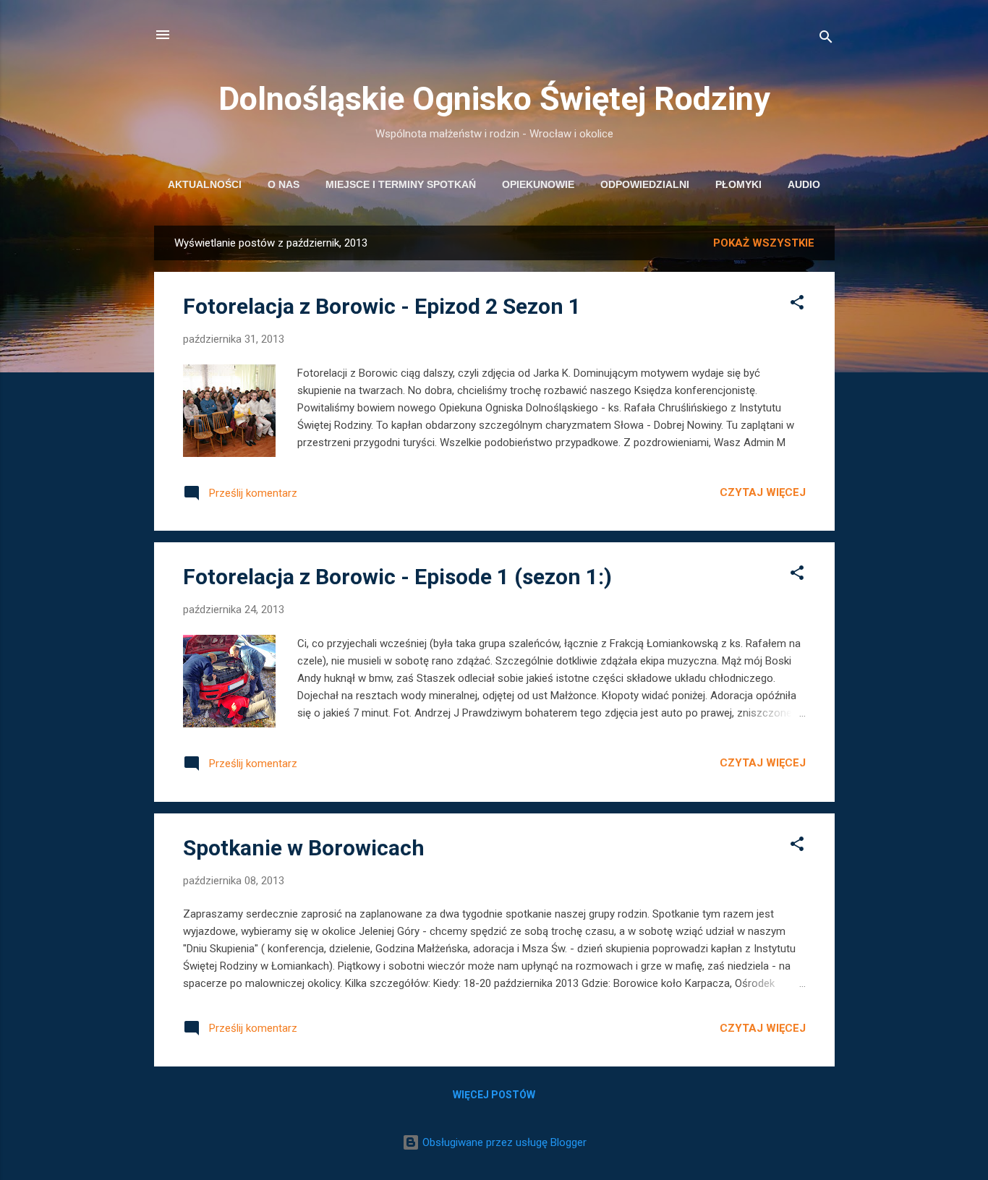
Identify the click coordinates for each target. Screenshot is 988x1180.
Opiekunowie (538, 184)
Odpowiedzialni (644, 184)
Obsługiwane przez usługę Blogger (503, 1142)
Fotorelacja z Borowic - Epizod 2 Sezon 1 (382, 306)
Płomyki (738, 184)
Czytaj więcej (763, 492)
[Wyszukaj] (826, 39)
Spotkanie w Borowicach (304, 847)
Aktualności (205, 184)
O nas (283, 184)
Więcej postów (494, 1094)
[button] (797, 305)
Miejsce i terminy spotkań (400, 184)
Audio (804, 184)
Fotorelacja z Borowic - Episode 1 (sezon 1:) (397, 576)
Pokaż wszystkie (763, 242)
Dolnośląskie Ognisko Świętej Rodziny (494, 99)
